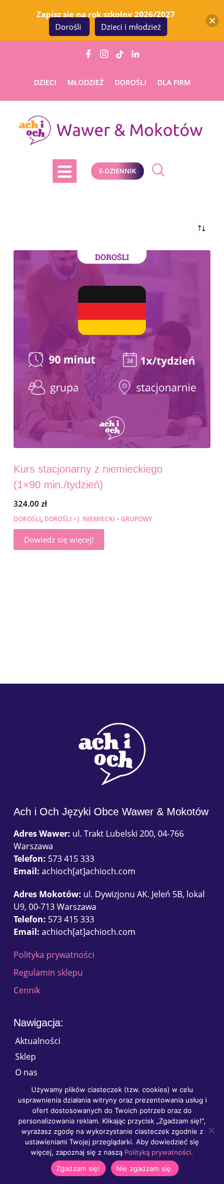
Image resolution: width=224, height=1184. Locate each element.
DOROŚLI (130, 82)
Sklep (25, 1056)
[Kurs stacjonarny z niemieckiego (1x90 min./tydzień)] (112, 349)
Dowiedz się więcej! (59, 539)
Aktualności (37, 1041)
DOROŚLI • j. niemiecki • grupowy (98, 518)
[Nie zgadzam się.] (211, 1130)
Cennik (27, 990)
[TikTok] (120, 54)
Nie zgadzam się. (144, 1168)
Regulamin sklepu (48, 972)
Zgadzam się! (78, 1168)
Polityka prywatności (54, 954)
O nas (26, 1072)
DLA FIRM (174, 82)
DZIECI (45, 82)
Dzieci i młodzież (131, 26)
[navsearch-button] (155, 171)
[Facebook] (88, 54)
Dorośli (69, 26)
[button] (212, 20)
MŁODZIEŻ (85, 82)
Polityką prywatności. (159, 1152)
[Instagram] (104, 54)
